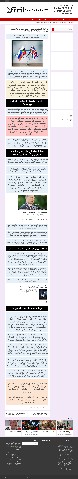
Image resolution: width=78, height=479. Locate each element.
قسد (20, 463)
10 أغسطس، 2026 (69, 434)
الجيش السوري (14, 446)
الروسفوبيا (44, 407)
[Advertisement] (64, 42)
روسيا (29, 407)
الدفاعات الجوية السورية (11, 447)
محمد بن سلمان (10, 463)
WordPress (30, 477)
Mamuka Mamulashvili (42, 406)
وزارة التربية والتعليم (11, 465)
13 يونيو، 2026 (35, 434)
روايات (49, 19)
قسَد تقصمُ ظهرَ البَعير (67, 452)
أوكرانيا (9, 443)
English (44, 19)
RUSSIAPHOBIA (20, 406)
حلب (7, 455)
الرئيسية (70, 19)
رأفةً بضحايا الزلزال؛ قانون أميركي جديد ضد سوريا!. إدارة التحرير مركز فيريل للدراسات (16, 414)
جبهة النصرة (17, 454)
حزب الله (11, 455)
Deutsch (39, 19)
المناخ (71, 120)
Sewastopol (10, 406)
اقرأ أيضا (70, 418)
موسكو (16, 465)
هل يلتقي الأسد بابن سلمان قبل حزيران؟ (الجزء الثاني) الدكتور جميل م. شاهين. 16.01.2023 (39, 414)
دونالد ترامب (14, 457)
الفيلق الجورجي (33, 407)
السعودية (18, 449)
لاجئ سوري (16, 463)
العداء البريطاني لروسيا (39, 407)
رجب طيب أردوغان (14, 458)
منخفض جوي (19, 465)
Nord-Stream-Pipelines (35, 406)
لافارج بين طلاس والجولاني (15, 431)
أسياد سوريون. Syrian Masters (67, 119)
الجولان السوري (11, 444)
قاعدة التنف (8, 461)
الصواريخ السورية (8, 449)
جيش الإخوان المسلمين (10, 454)
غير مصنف (70, 125)
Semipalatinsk (14, 406)
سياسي (63, 19)
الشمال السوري (13, 449)
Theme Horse (39, 477)
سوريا (7, 459)
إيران (7, 443)
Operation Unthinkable (27, 406)
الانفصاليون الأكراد (16, 444)
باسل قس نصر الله (15, 452)
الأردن (20, 444)
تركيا (9, 452)
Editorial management (62, 434)
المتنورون (20, 452)
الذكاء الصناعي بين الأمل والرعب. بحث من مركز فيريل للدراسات (31, 432)
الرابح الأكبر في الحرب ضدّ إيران (48, 431)
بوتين (11, 452)
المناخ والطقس (32, 19)
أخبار (67, 19)
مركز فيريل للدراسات (15, 464)
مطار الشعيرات (8, 464)
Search (53, 29)
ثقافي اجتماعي (57, 19)
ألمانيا (47, 407)
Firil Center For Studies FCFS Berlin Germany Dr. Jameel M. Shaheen (61, 477)
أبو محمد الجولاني (17, 443)
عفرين (20, 461)
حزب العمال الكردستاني (17, 455)
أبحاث (53, 19)
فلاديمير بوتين (14, 461)
